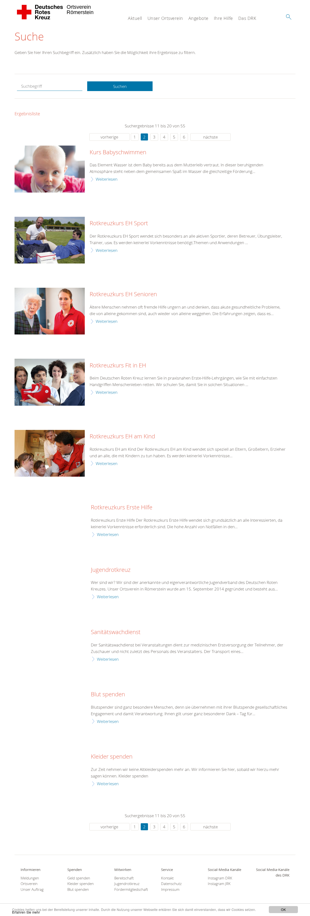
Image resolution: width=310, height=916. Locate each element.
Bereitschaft (124, 878)
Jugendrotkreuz (111, 570)
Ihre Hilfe (223, 18)
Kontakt (167, 878)
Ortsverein (29, 883)
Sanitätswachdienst (115, 632)
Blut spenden (108, 694)
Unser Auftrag (32, 889)
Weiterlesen (106, 179)
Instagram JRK (219, 883)
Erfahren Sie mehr (26, 912)
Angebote (198, 18)
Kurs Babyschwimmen (118, 152)
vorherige (109, 137)
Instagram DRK (220, 878)
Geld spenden (78, 878)
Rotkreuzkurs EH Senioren (123, 294)
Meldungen (30, 878)
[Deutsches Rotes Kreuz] (40, 12)
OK (283, 909)
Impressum (170, 889)
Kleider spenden (111, 756)
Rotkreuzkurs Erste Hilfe (121, 507)
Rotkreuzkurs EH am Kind (122, 436)
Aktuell (135, 18)
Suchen (120, 86)
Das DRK (247, 18)
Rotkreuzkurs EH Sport (119, 223)
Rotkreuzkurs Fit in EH (118, 365)
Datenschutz (171, 883)
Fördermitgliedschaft (131, 889)
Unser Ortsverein (165, 18)
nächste (210, 137)
